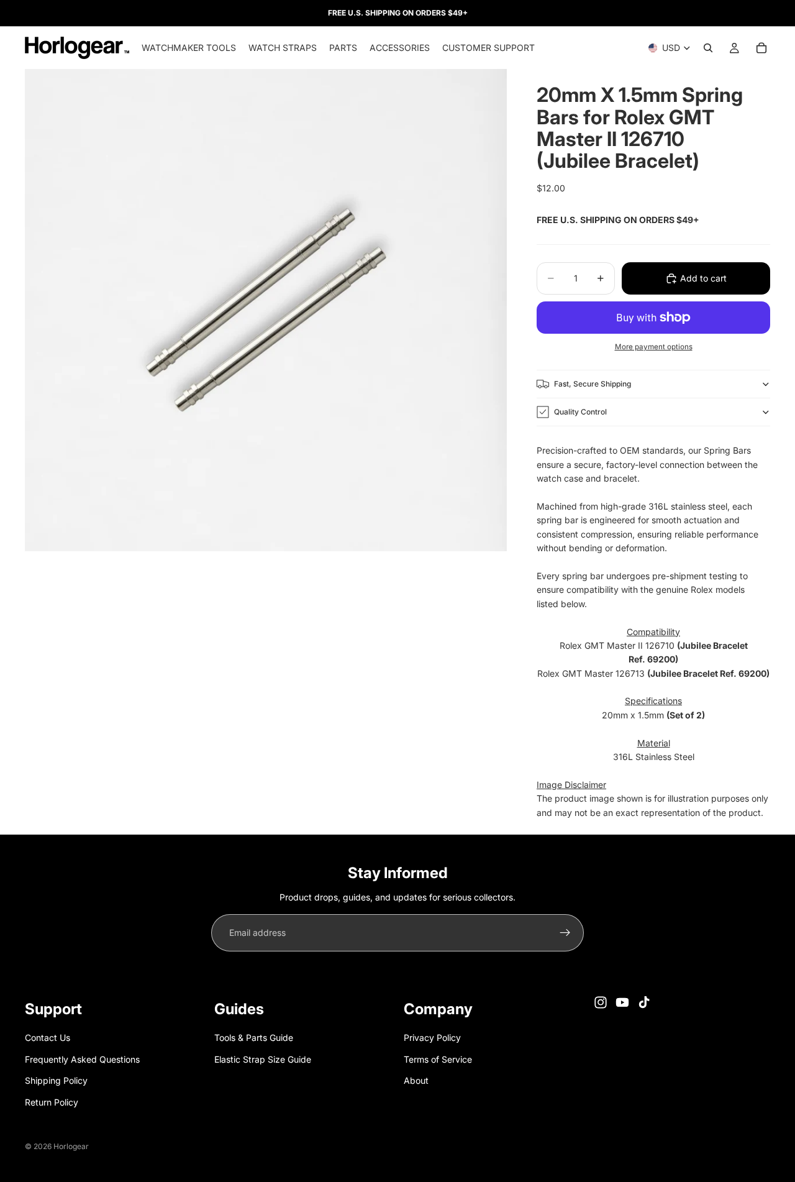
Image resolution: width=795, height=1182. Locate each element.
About (416, 1081)
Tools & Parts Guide (253, 1038)
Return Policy (51, 1102)
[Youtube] (622, 1002)
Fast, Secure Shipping (592, 383)
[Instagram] (600, 1002)
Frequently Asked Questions (82, 1059)
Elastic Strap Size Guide (262, 1059)
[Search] (708, 48)
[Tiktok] (644, 1002)
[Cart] (761, 48)
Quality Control (580, 411)
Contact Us (47, 1038)
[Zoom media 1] (266, 310)
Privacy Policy (432, 1038)
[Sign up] (565, 933)
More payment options (654, 346)
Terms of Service (438, 1059)
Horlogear (71, 1146)
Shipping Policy (56, 1081)
